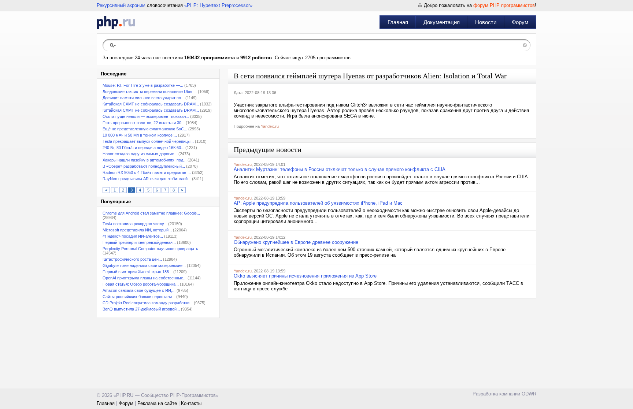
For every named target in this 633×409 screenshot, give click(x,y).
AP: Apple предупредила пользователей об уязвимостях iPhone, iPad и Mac (318, 203)
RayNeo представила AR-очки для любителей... (147, 178)
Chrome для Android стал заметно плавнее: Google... (151, 213)
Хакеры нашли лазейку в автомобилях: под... (144, 160)
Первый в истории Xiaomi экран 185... (137, 271)
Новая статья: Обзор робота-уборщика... (141, 284)
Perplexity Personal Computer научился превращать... (152, 248)
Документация (441, 22)
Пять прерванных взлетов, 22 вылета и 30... (144, 122)
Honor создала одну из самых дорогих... (140, 154)
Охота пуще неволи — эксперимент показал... (146, 116)
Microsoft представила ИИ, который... (137, 230)
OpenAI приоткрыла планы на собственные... (144, 278)
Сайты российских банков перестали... (139, 296)
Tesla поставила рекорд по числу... (135, 224)
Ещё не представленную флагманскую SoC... (145, 129)
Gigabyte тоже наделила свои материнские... (144, 265)
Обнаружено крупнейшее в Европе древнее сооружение (296, 242)
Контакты (191, 403)
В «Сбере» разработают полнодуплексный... (144, 166)
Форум (520, 22)
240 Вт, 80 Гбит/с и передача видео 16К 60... (143, 147)
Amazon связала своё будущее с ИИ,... (139, 290)
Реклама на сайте (157, 403)
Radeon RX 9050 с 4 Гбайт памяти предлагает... (147, 172)
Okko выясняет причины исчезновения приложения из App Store (305, 276)
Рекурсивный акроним (121, 5)
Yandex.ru (270, 126)
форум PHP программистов (504, 5)
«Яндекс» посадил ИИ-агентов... (133, 236)
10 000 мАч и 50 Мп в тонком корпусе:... (140, 135)
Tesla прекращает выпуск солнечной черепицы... (148, 141)
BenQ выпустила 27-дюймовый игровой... (141, 309)
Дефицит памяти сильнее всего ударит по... (143, 98)
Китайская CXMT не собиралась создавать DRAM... (151, 104)
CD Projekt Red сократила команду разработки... (148, 303)
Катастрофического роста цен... (132, 259)
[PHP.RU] (116, 22)
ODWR (529, 394)
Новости (485, 22)
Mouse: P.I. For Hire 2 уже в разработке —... (143, 85)
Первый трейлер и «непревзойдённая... (139, 242)
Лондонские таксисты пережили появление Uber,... (150, 91)
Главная (398, 22)
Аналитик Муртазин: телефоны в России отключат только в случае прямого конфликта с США (339, 169)
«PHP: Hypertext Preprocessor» (218, 5)
